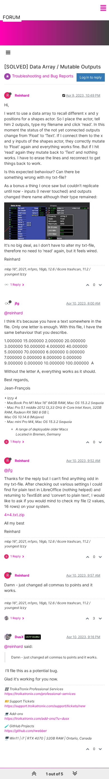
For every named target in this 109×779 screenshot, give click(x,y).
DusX (19, 637)
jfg (17, 303)
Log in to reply (91, 77)
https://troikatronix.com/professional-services (39, 694)
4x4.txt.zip (14, 514)
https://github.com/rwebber (25, 731)
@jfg (8, 470)
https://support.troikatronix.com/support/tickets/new (45, 706)
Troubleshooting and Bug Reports (42, 76)
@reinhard (13, 312)
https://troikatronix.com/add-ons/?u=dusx (36, 718)
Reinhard (22, 95)
